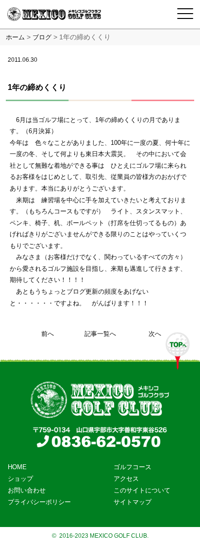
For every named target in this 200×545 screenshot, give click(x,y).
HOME (17, 467)
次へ (155, 333)
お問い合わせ (27, 490)
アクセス (126, 478)
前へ (47, 333)
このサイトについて (142, 490)
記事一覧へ (100, 333)
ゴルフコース (132, 467)
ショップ (20, 478)
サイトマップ (132, 502)
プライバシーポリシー (39, 502)
